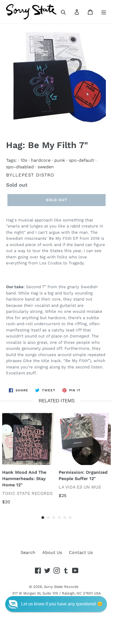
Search (28, 552)
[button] (56, 604)
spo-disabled (20, 166)
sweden (46, 166)
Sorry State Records (61, 587)
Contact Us (81, 552)
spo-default (81, 160)
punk (59, 160)
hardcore (40, 160)
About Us (52, 552)
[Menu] (104, 11)
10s (24, 160)
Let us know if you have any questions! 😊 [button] (62, 604)
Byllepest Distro (30, 175)
